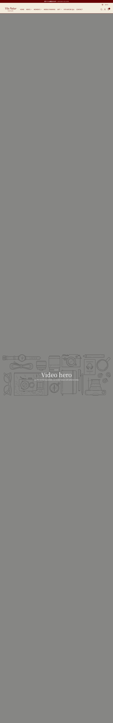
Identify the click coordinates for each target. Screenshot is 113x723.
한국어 (106, 4)
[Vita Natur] (11, 9)
